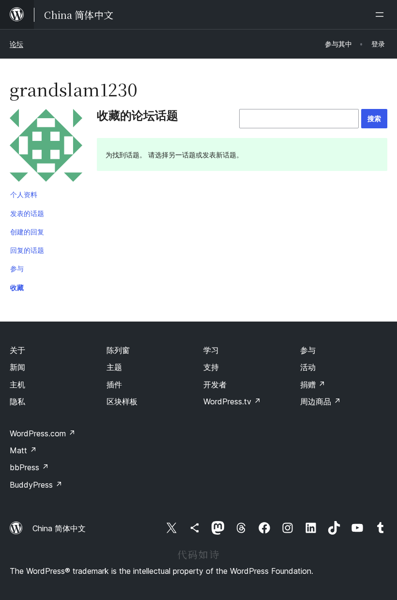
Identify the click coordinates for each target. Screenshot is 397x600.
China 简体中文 (59, 528)
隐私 (17, 401)
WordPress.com (43, 433)
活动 (308, 367)
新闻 (17, 367)
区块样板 (122, 401)
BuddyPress (36, 485)
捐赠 (312, 384)
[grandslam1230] (46, 147)
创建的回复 (27, 232)
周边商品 (320, 401)
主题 (114, 367)
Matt (23, 450)
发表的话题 (27, 213)
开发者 (215, 384)
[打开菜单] (381, 14)
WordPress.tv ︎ (232, 401)
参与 (17, 268)
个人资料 (23, 194)
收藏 (17, 287)
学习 (211, 350)
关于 (17, 350)
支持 (211, 367)
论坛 (16, 44)
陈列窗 (118, 350)
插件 (114, 384)
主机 (17, 384)
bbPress (29, 467)
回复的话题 (27, 250)
